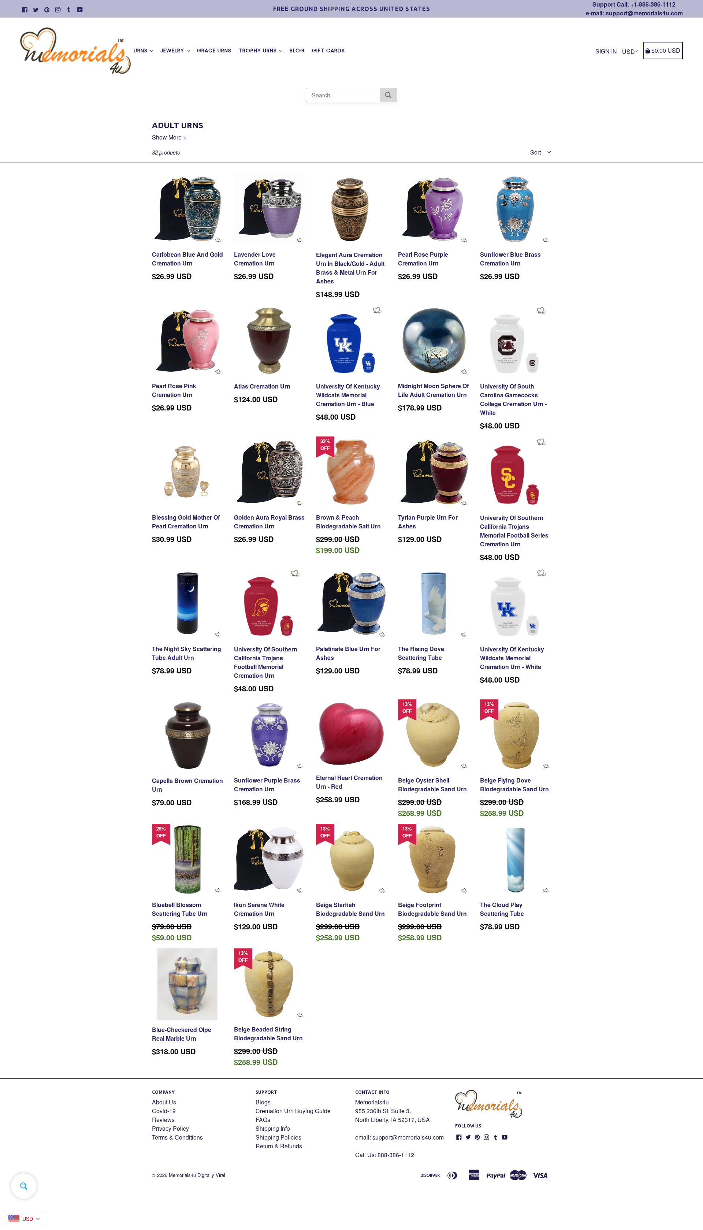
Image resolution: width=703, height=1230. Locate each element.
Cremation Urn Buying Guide (293, 1111)
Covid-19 (164, 1111)
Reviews (163, 1119)
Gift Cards (328, 50)
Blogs (263, 1102)
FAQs (263, 1119)
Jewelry (173, 50)
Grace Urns (214, 50)
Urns (141, 50)
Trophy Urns (259, 50)
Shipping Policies (278, 1137)
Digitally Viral (211, 1174)
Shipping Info (273, 1128)
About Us (164, 1102)
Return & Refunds (279, 1146)
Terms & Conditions (177, 1137)
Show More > (169, 137)
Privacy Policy (170, 1128)
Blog (297, 50)
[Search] (388, 95)
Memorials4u (182, 1174)
